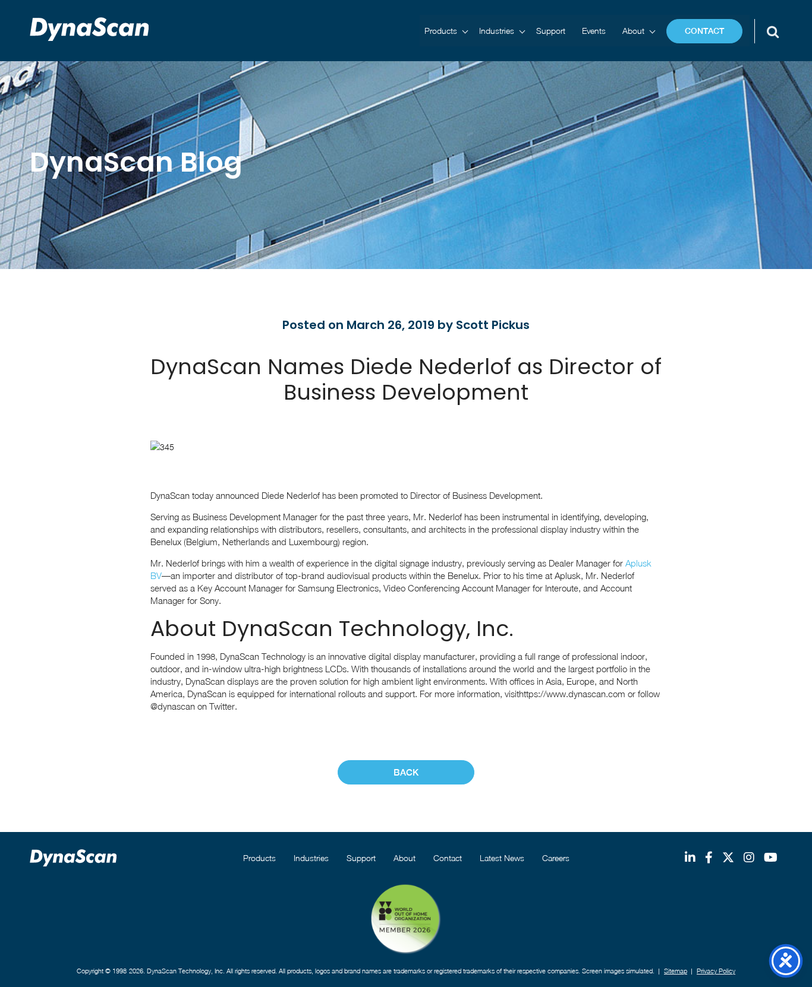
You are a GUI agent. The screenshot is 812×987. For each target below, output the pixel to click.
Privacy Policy (716, 971)
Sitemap (675, 971)
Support (550, 31)
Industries (496, 31)
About (633, 31)
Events (594, 31)
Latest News (502, 858)
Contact (704, 31)
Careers (555, 858)
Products (440, 31)
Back (406, 772)
